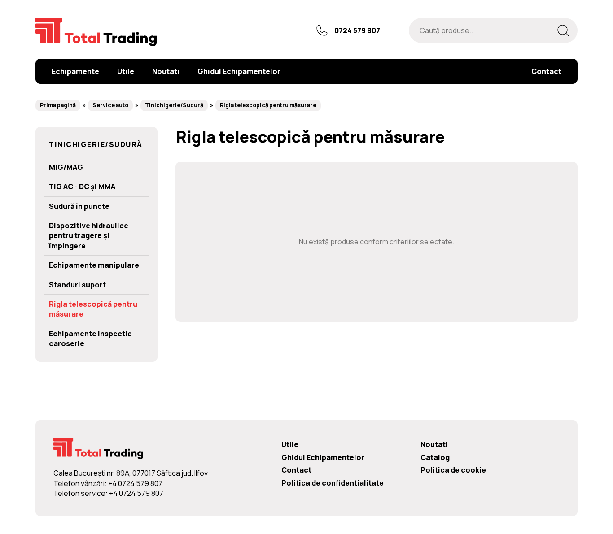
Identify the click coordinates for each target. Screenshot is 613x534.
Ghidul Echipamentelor (322, 457)
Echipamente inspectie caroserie (90, 338)
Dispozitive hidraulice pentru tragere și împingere (88, 236)
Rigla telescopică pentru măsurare (268, 105)
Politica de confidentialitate (332, 483)
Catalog (435, 457)
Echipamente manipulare (94, 265)
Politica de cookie (453, 470)
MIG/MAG (66, 167)
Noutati (434, 444)
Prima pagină (58, 105)
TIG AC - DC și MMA (82, 186)
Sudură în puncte (79, 206)
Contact (296, 470)
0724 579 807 (357, 30)
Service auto (110, 105)
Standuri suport (77, 285)
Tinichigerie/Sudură (174, 105)
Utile (289, 444)
